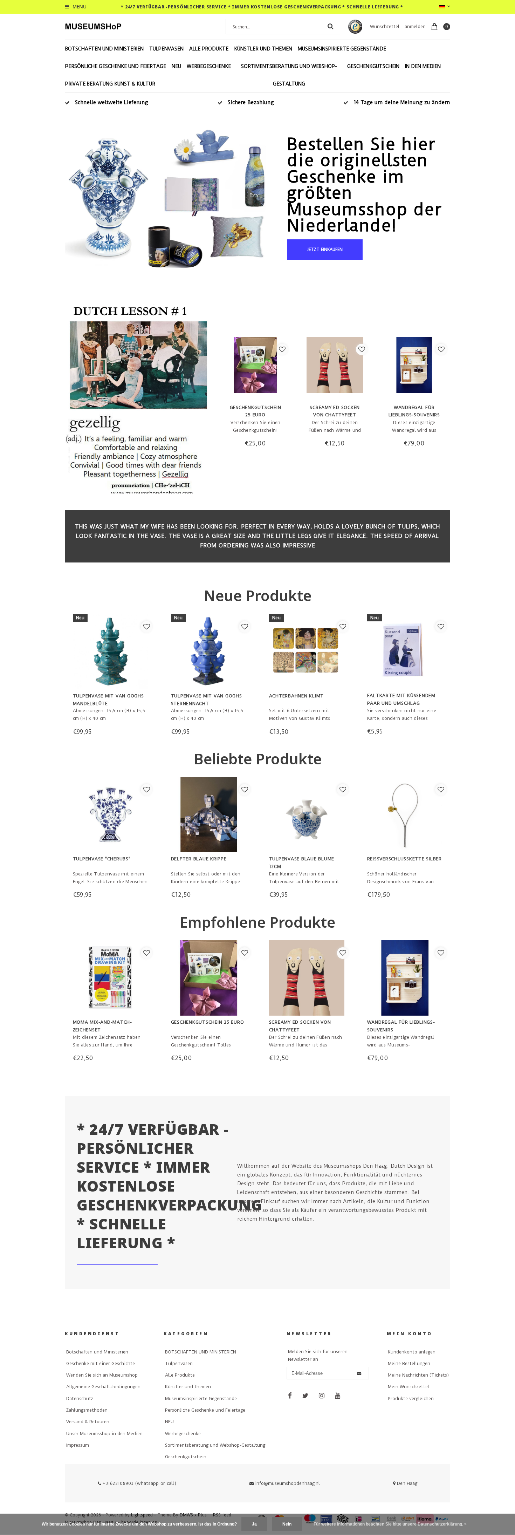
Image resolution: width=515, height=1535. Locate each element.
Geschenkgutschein (373, 66)
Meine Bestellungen (409, 1363)
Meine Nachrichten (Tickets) (418, 1375)
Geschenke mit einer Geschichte (100, 1363)
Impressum (77, 1445)
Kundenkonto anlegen (411, 1352)
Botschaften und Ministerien (97, 1352)
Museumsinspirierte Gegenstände (342, 49)
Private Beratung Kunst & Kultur (110, 84)
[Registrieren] (359, 1373)
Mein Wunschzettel (408, 1386)
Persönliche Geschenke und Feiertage (115, 66)
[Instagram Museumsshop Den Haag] (321, 1396)
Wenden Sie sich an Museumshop (102, 1375)
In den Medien (423, 66)
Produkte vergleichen (411, 1398)
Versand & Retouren (87, 1421)
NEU (176, 66)
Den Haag (406, 1483)
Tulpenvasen (166, 49)
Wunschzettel (384, 26)
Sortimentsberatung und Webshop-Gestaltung (289, 75)
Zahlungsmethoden (87, 1410)
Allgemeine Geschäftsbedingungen (103, 1386)
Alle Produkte (208, 49)
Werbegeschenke (209, 66)
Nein (286, 1524)
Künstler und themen (263, 49)
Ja (254, 1524)
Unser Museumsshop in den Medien (104, 1433)
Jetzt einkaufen (325, 249)
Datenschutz (79, 1398)
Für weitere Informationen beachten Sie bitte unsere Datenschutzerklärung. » (390, 1524)
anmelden (415, 26)
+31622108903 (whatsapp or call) (138, 1483)
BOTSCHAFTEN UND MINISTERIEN (104, 49)
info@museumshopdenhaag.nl (287, 1483)
